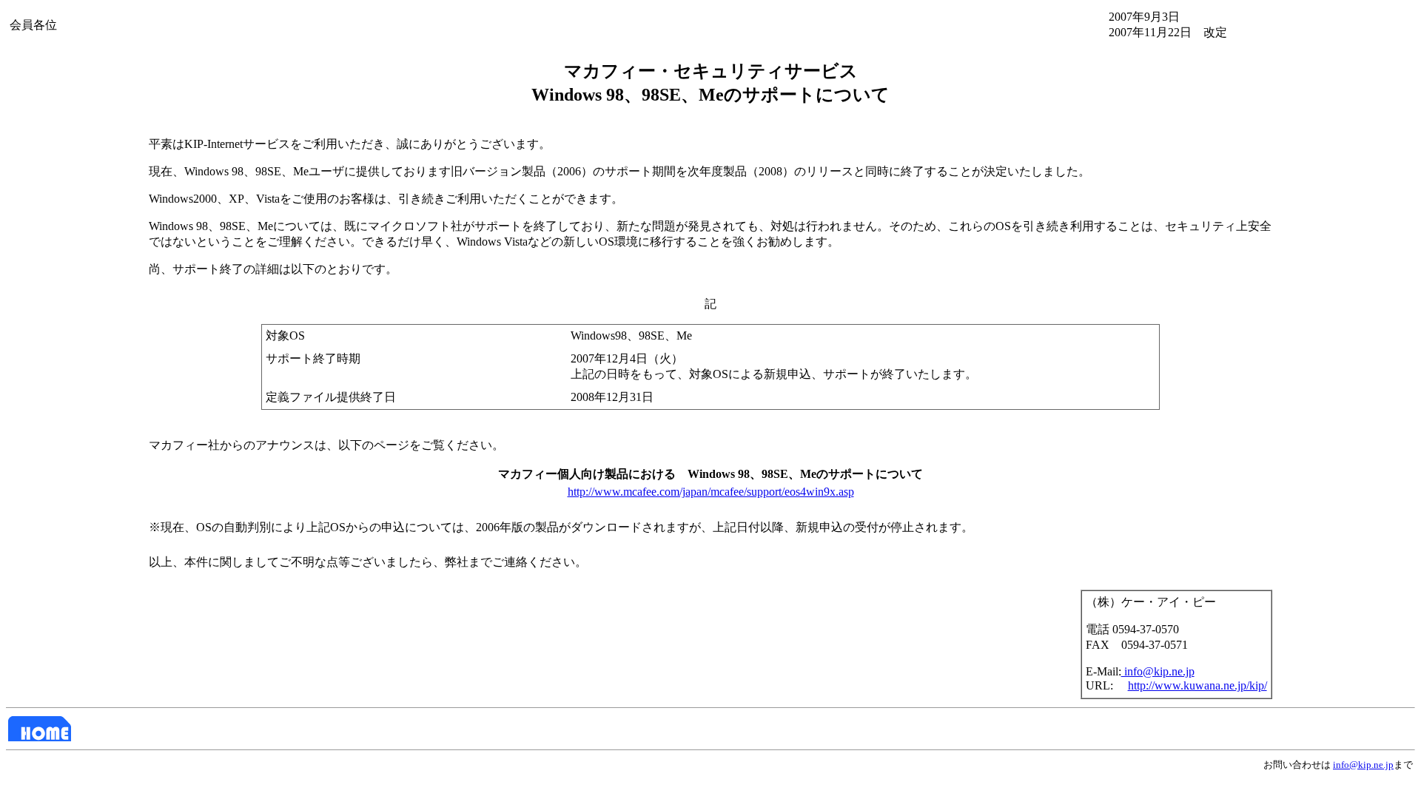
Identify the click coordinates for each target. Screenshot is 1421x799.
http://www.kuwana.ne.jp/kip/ (1197, 685)
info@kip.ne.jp (1158, 671)
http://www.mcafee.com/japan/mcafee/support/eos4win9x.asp (711, 491)
